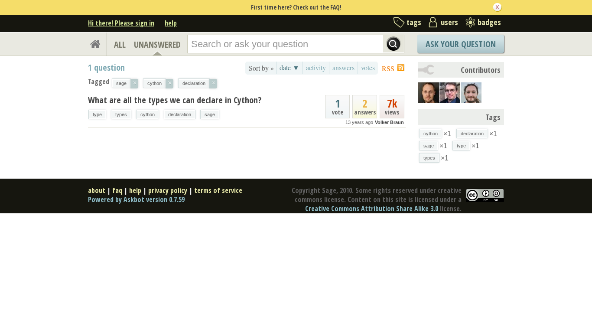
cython (147, 114)
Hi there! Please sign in (121, 23)
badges (489, 22)
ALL (120, 44)
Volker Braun (389, 122)
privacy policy (167, 190)
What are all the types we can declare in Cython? (174, 100)
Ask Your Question (461, 44)
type (97, 114)
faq (117, 190)
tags (414, 22)
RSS (388, 68)
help (171, 23)
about (96, 190)
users (449, 22)
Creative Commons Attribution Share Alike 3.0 (371, 208)
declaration (179, 114)
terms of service (218, 190)
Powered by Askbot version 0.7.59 (136, 199)
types (121, 114)
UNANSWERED (157, 44)
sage (210, 114)
